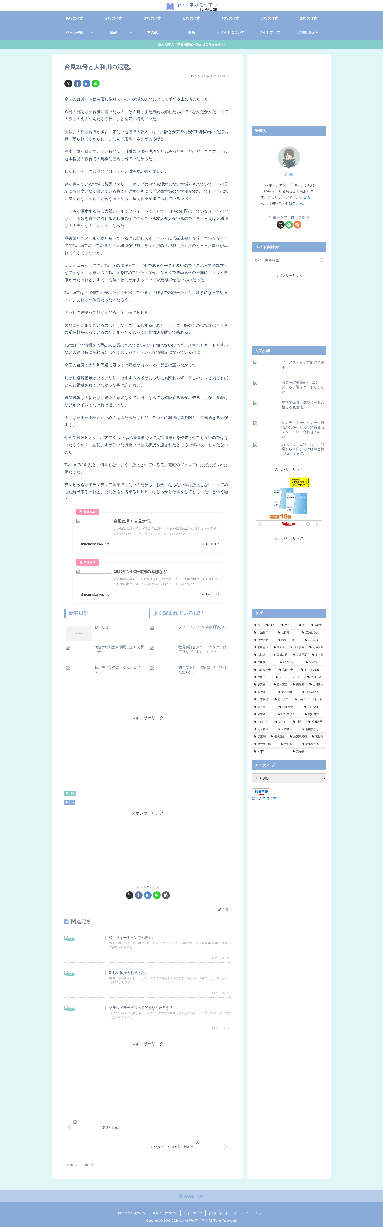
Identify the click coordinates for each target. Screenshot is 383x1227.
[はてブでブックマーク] (86, 83)
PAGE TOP (193, 1196)
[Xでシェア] (68, 83)
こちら (298, 203)
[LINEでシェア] (96, 83)
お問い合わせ (218, 1213)
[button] (166, 895)
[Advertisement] (106, 753)
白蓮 (289, 175)
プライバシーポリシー (249, 1213)
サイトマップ (193, 1213)
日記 (72, 793)
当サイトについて (164, 1213)
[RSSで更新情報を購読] (297, 225)
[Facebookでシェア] (77, 83)
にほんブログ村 (264, 798)
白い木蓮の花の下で (132, 1213)
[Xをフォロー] (281, 225)
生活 (71, 802)
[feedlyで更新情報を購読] (289, 225)
